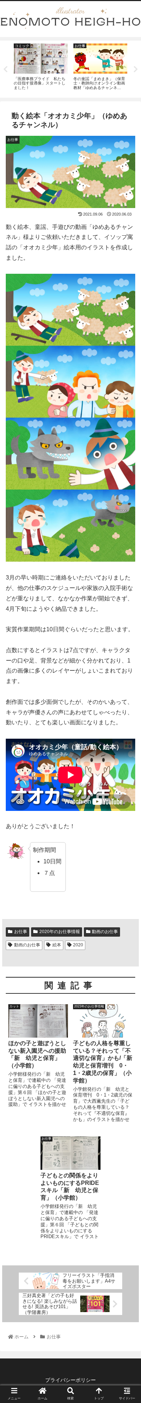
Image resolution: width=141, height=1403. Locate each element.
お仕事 (20, 931)
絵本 (56, 944)
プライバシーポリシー (70, 1380)
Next (135, 69)
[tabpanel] (40, 67)
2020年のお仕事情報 (59, 931)
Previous (5, 69)
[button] (126, 895)
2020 (78, 944)
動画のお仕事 (105, 931)
